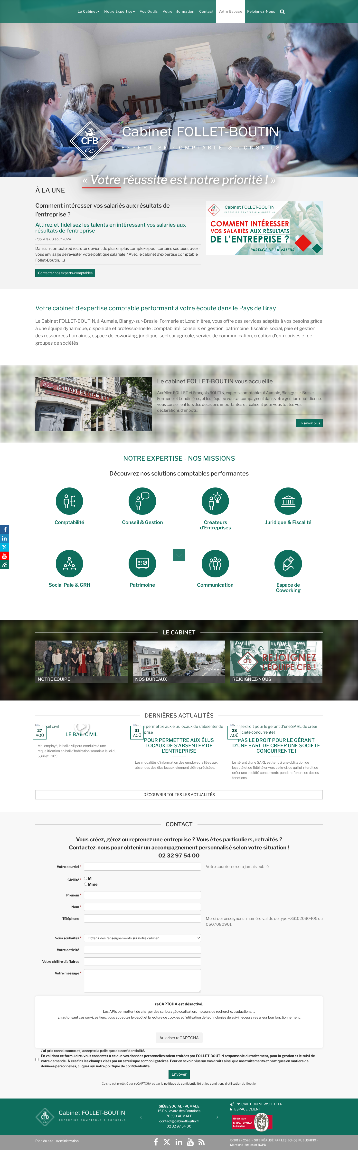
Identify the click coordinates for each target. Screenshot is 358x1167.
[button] (27, 89)
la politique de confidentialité (181, 1083)
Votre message (67, 973)
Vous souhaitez (67, 938)
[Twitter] (167, 1142)
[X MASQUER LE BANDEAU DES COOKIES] (151, 1101)
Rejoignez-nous (261, 11)
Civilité (73, 880)
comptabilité (167, 328)
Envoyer (179, 1074)
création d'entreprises (277, 336)
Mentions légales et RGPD (248, 1145)
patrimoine (237, 328)
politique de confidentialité (122, 1051)
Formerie (169, 321)
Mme (92, 884)
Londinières (197, 321)
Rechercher (284, 11)
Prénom (72, 895)
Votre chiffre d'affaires (60, 961)
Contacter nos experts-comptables (65, 273)
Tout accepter (30, 1154)
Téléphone (70, 918)
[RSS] (201, 1142)
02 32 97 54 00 (179, 855)
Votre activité (68, 950)
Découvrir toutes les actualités (179, 794)
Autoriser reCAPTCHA (179, 1038)
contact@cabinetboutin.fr (179, 1121)
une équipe (50, 328)
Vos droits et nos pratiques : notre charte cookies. (45, 1137)
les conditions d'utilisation (223, 1083)
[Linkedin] (179, 1142)
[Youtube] (190, 1142)
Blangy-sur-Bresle (138, 321)
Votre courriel (68, 867)
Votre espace (230, 11)
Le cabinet (87, 11)
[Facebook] (156, 1142)
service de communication (224, 336)
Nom (75, 907)
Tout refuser (78, 1154)
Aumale (109, 321)
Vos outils (149, 11)
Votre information (178, 11)
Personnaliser (125, 1154)
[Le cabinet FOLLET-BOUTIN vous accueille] (93, 404)
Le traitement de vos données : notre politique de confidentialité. (56, 1141)
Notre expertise (118, 11)
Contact (206, 11)
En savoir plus (309, 423)
